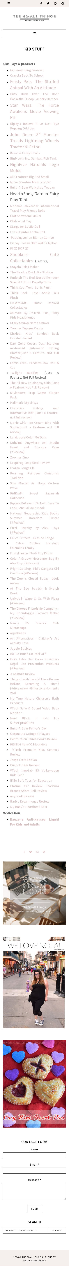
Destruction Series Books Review (33, 739)
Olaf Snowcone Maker (25, 216)
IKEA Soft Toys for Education (31, 780)
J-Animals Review (22, 674)
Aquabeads (18, 633)
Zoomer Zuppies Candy (26, 328)
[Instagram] (55, 3)
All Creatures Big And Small (29, 177)
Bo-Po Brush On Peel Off (28, 654)
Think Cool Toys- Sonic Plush (30, 287)
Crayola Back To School (27, 75)
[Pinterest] (62, 3)
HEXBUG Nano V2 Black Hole (28, 744)
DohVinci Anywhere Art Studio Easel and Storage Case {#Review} (34, 447)
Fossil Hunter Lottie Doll (27, 232)
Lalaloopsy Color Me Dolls (28, 437)
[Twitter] (48, 3)
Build (32, 187)
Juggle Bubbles (21, 648)
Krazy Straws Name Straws (29, 323)
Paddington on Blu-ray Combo (32, 237)
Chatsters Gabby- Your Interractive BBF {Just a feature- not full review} (34, 412)
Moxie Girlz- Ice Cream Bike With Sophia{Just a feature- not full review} (34, 427)
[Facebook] (41, 3)
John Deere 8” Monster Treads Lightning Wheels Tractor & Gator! (34, 141)
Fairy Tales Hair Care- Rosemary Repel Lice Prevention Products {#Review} (34, 663)
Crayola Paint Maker (24, 267)
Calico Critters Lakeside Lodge (32, 538)
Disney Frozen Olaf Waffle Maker (33, 243)
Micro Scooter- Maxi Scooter (30, 182)
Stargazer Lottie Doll (25, 226)
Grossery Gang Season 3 (27, 70)
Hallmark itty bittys (24, 402)
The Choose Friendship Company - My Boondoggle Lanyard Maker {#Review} (34, 613)
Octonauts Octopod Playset (30, 734)
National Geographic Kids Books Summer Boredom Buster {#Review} (34, 518)
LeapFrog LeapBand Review (30, 462)
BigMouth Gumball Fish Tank (33, 158)
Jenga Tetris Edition (23, 760)
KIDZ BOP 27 (19, 248)
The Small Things (32, 1257)
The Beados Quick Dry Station (31, 272)
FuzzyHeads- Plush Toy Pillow (31, 553)
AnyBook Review (22, 796)
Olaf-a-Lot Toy (20, 221)
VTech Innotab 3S (24, 770)
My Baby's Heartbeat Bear (28, 807)
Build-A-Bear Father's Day (28, 728)
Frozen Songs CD (22, 468)
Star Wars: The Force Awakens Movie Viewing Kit (34, 111)
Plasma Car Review (26, 786)
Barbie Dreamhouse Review (29, 801)
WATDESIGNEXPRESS (34, 1260)
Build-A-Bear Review (24, 765)
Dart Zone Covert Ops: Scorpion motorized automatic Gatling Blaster (34, 348)
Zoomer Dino (19, 457)
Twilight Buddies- (27, 373)
